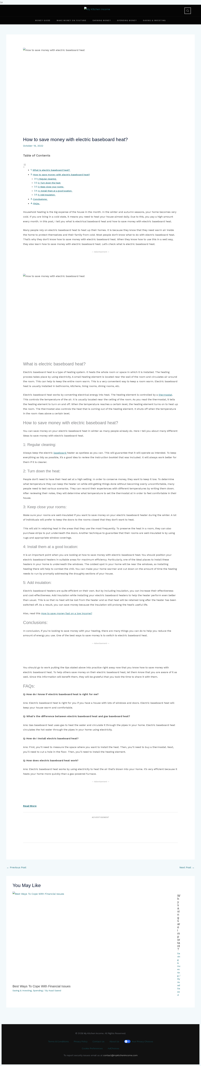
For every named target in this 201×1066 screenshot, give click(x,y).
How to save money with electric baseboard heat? (61, 174)
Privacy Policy (80, 1041)
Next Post (186, 867)
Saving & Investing (154, 21)
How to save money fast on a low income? (66, 613)
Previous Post (16, 867)
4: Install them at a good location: (55, 191)
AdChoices (113, 1048)
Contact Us (98, 1041)
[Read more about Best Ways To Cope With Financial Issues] (93, 937)
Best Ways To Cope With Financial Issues (42, 986)
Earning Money (102, 21)
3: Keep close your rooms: (51, 187)
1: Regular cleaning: (47, 179)
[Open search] (187, 10)
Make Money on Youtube (71, 21)
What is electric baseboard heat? (52, 170)
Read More (30, 805)
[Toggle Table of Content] (100, 165)
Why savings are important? (178, 922)
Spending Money (127, 21)
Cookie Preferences (92, 1048)
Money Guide (42, 21)
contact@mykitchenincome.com (120, 1055)
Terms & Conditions (58, 1041)
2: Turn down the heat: (49, 183)
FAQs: (36, 203)
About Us (114, 1041)
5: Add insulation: (47, 195)
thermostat (165, 394)
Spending (38, 990)
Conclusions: (40, 199)
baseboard (60, 452)
